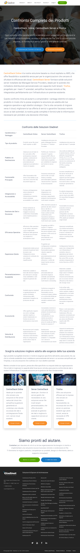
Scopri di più (15, 423)
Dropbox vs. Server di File (65, 513)
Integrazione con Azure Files (48, 494)
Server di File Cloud (27, 527)
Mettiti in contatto (29, 460)
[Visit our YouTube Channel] (37, 543)
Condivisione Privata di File (29, 477)
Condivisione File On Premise (29, 480)
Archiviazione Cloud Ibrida (65, 497)
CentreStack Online (12, 73)
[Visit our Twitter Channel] (32, 543)
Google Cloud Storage (46, 500)
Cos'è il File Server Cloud (28, 525)
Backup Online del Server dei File (67, 505)
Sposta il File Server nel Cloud (66, 487)
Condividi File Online (64, 490)
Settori (29, 2)
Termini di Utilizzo (60, 550)
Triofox (67, 86)
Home (74, 550)
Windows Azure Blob (46, 486)
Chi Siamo (68, 550)
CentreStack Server (41, 79)
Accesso (45, 2)
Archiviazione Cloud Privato (47, 535)
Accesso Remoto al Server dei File (30, 488)
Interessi (22, 2)
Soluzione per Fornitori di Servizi (29, 49)
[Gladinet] (9, 3)
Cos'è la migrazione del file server (30, 522)
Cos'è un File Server (27, 514)
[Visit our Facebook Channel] (42, 543)
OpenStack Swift (45, 508)
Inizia (62, 2)
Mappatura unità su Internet (29, 494)
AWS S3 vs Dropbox (45, 483)
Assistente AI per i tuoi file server (67, 534)
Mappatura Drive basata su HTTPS (49, 515)
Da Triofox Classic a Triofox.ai (66, 537)
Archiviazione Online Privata (47, 532)
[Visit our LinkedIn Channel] (46, 543)
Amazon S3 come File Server (48, 480)
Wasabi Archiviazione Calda (47, 497)
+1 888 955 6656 (51, 460)
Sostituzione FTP (26, 535)
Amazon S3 (43, 477)
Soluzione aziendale (55, 49)
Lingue (53, 2)
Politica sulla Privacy (50, 550)
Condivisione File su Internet (29, 491)
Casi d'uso (37, 2)
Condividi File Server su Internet (30, 502)
